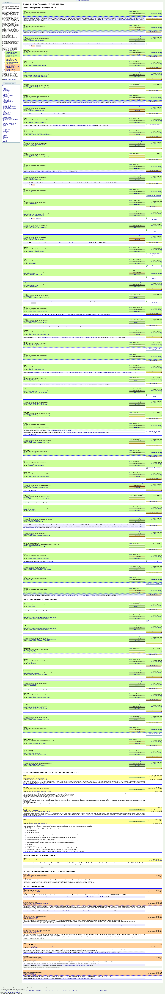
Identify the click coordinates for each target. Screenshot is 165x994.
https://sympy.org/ (27, 497)
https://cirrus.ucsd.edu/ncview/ (30, 391)
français (19, 990)
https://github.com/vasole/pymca (30, 729)
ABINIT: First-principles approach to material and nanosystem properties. (119, 19)
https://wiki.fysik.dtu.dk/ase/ (29, 27)
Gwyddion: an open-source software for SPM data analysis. (58, 301)
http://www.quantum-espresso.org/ (31, 520)
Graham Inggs (40, 239)
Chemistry (5, 89)
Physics (4, 125)
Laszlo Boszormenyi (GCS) (35, 274)
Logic (4, 111)
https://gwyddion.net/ (28, 296)
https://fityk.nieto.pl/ (27, 167)
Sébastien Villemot (44, 427)
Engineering (6, 99)
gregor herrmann (42, 674)
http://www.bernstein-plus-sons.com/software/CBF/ (35, 75)
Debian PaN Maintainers (34, 54)
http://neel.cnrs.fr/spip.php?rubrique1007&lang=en (35, 778)
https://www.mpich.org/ (28, 356)
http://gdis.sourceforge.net (29, 191)
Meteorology (6, 116)
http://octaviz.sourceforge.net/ (30, 861)
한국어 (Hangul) (41, 990)
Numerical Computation (8, 124)
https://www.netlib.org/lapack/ (30, 310)
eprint (137, 19)
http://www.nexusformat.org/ (29, 414)
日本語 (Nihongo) (33, 990)
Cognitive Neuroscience (8, 120)
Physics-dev (6, 126)
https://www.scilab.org (28, 557)
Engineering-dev (7, 100)
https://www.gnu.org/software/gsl (30, 285)
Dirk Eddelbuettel (33, 203)
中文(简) (101, 990)
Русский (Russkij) (63, 990)
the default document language (12, 992)
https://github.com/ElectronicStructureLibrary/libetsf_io (35, 133)
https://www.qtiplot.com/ (28, 822)
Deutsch (8, 990)
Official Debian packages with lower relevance (11, 56)
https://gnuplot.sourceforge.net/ (30, 226)
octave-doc (63, 430)
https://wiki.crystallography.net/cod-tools (32, 97)
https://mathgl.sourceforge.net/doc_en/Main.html (34, 568)
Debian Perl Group (33, 674)
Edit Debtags (137, 15)
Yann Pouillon (33, 878)
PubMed (93, 337)
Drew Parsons (40, 29)
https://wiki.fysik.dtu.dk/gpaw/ (30, 238)
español (12, 990)
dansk (4, 990)
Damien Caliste (33, 918)
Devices (5, 94)
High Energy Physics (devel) (9, 106)
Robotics (5, 130)
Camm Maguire (32, 606)
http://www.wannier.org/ (28, 973)
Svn (161, 464)
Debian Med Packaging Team (36, 297)
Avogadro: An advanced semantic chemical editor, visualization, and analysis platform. (101, 44)
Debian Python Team (34, 346)
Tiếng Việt (97, 990)
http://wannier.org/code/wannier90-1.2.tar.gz (33, 959)
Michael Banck (40, 15)
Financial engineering (8, 101)
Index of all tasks (6, 85)
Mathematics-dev (7, 114)
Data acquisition (6, 90)
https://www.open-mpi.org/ (29, 452)
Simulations (5, 132)
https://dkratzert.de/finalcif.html (30, 155)
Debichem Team (33, 15)
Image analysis (6, 107)
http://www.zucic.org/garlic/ (29, 178)
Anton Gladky (43, 227)
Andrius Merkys (46, 87)
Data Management (7, 93)
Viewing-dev (6, 140)
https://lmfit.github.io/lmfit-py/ (30, 475)
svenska (92, 990)
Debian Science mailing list (10, 79)
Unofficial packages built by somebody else (12, 63)
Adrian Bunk (44, 76)
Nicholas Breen (32, 263)
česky (1, 990)
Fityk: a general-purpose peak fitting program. (44, 171)
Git (161, 14)
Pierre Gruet (45, 558)
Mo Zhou (45, 311)
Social (4, 134)
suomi (15, 990)
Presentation (6, 128)
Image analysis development (9, 108)
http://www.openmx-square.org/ (30, 810)
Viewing (5, 139)
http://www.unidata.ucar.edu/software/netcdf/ (33, 403)
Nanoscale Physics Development (10, 119)
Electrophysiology (7, 97)
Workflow (5, 141)
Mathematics (6, 113)
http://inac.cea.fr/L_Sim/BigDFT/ (30, 917)
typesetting (5, 137)
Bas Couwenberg (42, 381)
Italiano (26, 990)
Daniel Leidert (40, 193)
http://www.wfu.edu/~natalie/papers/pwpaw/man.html (35, 903)
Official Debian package (156, 13)
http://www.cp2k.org (27, 109)
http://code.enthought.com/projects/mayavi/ (33, 344)
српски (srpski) (86, 990)
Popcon (130, 11)
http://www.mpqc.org (28, 368)
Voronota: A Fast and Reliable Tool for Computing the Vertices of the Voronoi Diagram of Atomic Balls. (74, 595)
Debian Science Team (34, 227)
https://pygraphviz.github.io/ (29, 742)
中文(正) (105, 990)
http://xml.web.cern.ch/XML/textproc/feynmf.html (34, 144)
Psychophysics (6, 129)
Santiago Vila (46, 476)
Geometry (5, 104)
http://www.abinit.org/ (28, 13)
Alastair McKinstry (47, 358)
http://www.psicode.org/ (28, 464)
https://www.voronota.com (29, 591)
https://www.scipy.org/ (28, 486)
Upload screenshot (153, 18)
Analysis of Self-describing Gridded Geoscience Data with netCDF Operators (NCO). (57, 384)
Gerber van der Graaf (35, 791)
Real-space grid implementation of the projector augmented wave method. (70, 243)
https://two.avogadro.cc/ (28, 39)
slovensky (80, 990)
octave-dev (57, 430)
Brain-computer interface (8, 87)
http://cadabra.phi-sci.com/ (29, 64)
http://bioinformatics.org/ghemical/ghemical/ (33, 214)
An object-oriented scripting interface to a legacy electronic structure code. (61, 32)
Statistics (5, 135)
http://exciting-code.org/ (28, 877)
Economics (5, 96)
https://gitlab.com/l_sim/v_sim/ (30, 579)
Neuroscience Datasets (8, 122)
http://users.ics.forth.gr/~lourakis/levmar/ (32, 931)
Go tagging (137, 29)
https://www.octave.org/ (28, 426)
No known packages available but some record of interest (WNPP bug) (12, 66)
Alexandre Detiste (47, 134)
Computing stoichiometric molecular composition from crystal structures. (84, 102)
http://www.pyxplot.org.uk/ (29, 509)
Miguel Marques (33, 947)
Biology (4, 88)
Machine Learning (7, 112)
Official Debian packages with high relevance (11, 53)
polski (52, 990)
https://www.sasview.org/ (29, 534)
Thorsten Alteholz (33, 145)
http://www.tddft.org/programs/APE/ (31, 891)
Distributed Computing (8, 95)
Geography (5, 102)
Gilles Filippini (32, 652)
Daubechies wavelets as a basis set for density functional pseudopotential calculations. (115, 925)
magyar (23, 990)
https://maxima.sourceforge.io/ (30, 684)
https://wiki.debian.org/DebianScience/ (32, 545)
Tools (4, 136)
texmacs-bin (69, 430)
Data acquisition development (10, 91)
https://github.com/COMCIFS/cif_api (31, 86)
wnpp (29, 874)
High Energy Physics (8, 105)
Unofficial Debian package (155, 777)
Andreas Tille (40, 179)
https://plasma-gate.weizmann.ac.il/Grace (33, 262)
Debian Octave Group (34, 427)
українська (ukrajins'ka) (72, 990)
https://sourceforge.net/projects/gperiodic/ (33, 250)
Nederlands (47, 990)
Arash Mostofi (33, 960)
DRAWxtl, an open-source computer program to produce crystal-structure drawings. (72, 125)
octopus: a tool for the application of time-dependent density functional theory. (99, 952)
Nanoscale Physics (7, 118)
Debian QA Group (33, 65)
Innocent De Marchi (45, 811)
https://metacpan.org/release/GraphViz (32, 673)
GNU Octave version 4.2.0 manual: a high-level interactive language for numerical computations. (82, 432)
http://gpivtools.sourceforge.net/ (30, 790)
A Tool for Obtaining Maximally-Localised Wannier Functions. (75, 965)
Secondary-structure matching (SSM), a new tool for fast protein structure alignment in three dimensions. (66, 337)
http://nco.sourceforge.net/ (29, 379)
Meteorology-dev (7, 117)
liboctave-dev (51, 430)
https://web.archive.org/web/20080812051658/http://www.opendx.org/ (39, 617)
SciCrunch (38, 46)
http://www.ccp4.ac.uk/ (28, 333)
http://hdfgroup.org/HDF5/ (29, 650)
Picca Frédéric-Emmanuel (47, 54)
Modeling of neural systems (9, 123)
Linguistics (5, 110)
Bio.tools (33, 46)
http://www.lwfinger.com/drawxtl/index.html (33, 121)
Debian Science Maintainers (35, 87)
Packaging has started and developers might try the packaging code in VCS (12, 59)
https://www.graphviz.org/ (29, 273)
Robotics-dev (6, 131)
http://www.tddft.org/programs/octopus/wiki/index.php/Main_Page (38, 946)
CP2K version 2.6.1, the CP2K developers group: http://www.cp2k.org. (45, 114)
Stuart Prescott (46, 168)
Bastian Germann (42, 65)
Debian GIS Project (33, 381)
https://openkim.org (27, 441)
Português (56, 990)
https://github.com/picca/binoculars (31, 52)
